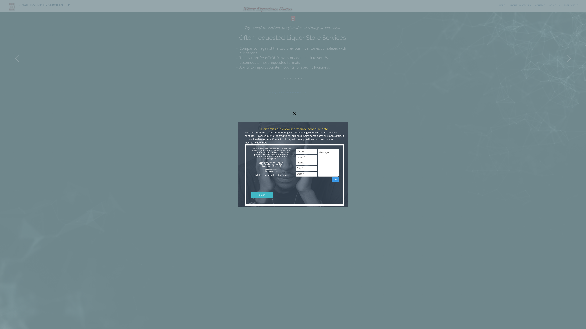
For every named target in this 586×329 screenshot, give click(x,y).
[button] (294, 113)
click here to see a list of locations (271, 175)
